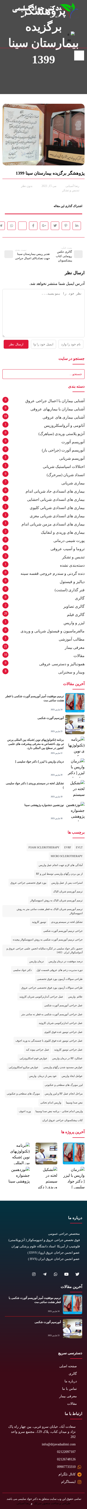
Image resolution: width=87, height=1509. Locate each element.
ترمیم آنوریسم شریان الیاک (68, 891)
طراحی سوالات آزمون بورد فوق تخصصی (60, 978)
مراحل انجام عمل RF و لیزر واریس (64, 1093)
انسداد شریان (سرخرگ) (66, 475)
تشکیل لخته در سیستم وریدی (67, 921)
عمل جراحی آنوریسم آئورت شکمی (63, 1005)
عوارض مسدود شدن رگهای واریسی (63, 1067)
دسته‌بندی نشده (72, 565)
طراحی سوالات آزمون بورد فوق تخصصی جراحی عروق (52, 987)
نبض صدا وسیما (74, 1102)
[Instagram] (34, 1274)
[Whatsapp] (55, 1274)
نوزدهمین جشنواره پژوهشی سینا (44, 805)
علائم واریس (75, 996)
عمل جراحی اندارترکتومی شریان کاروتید (61, 1022)
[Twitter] (77, 1274)
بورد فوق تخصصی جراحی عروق (28, 882)
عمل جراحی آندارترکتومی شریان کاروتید (41, 996)
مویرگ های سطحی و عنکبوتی (23, 1093)
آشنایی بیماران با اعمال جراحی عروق (55, 401)
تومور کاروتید (39, 921)
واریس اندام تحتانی (50, 1102)
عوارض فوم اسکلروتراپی (33, 1058)
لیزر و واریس (74, 623)
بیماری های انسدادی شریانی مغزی (57, 516)
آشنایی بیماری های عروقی (64, 417)
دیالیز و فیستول (72, 582)
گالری (80, 598)
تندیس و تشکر (70, 190)
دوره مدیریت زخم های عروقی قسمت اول (59, 970)
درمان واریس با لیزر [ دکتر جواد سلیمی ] (39, 761)
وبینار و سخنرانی (71, 672)
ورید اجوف (25, 1111)
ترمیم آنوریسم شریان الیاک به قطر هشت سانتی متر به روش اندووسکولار (50, 911)
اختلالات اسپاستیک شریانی (64, 467)
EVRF (67, 847)
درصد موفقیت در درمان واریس (66, 961)
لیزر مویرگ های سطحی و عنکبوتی (64, 1084)
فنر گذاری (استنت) (70, 590)
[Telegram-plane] (45, 1274)
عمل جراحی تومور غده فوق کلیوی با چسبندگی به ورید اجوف (49, 1040)
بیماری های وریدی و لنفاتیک (63, 532)
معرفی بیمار (75, 647)
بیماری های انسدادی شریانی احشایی (56, 499)
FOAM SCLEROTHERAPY (44, 847)
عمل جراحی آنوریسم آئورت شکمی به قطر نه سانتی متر (52, 1014)
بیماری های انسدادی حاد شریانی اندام (55, 491)
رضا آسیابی (23, 1503)
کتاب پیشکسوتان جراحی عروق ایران (62, 1120)
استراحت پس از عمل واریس (67, 882)
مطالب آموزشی (72, 639)
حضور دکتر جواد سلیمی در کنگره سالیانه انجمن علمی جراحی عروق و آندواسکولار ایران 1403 (45, 950)
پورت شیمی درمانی (69, 541)
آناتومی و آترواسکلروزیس (64, 425)
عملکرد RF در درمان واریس (67, 1058)
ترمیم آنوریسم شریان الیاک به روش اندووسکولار (56, 900)
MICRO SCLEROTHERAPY (67, 856)
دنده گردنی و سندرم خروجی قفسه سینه (53, 573)
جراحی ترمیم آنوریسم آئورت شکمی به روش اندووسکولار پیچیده (48, 939)
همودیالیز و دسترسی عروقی (62, 664)
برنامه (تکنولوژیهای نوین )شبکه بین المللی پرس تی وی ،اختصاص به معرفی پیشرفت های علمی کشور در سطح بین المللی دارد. (35, 744)
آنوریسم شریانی (72, 458)
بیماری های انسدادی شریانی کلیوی (57, 508)
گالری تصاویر (74, 606)
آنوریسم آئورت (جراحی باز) (63, 450)
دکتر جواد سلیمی (22, 970)
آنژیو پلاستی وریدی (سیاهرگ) (61, 434)
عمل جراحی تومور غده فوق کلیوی (63, 1031)
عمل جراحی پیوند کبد (37, 1049)
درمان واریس (36, 961)
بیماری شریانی (73, 483)
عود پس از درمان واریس (43, 1075)
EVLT (79, 847)
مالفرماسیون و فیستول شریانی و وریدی (53, 631)
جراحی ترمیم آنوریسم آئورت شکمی (63, 930)
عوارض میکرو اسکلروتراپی (23, 1067)
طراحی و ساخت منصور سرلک (52, 1503)
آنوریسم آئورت (73, 442)
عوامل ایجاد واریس (72, 1075)
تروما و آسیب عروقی (68, 549)
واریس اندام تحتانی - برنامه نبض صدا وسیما (59, 1111)
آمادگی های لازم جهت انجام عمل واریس (61, 865)
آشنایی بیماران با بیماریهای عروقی (57, 409)
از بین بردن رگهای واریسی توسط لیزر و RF (59, 873)
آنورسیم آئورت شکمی (50, 718)
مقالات (79, 656)
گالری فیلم (76, 615)
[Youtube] (66, 1274)
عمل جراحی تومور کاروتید (68, 1049)
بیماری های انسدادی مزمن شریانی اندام (53, 524)
